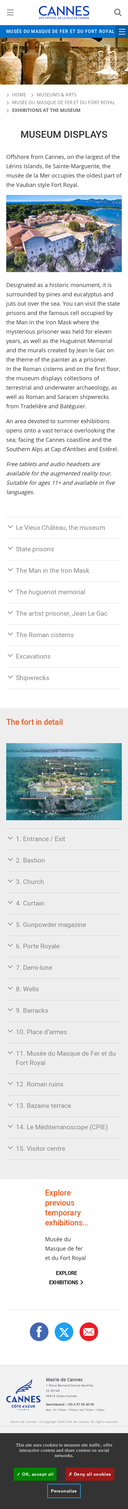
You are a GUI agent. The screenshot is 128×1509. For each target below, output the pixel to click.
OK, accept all (37, 1474)
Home (18, 94)
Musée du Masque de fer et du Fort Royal (60, 31)
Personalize (64, 1490)
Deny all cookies (92, 1474)
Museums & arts (56, 94)
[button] (88, 1331)
